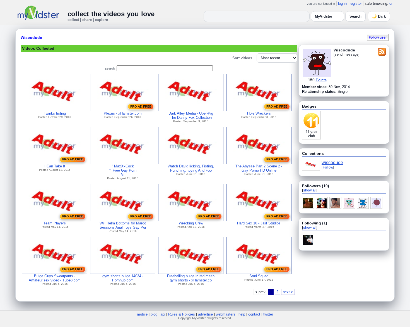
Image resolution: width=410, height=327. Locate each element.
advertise (205, 314)
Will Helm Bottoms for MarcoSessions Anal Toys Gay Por (123, 225)
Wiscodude (31, 37)
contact (254, 314)
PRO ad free (140, 106)
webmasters (225, 314)
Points (321, 80)
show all (309, 190)
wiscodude (332, 162)
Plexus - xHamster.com (123, 113)
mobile (142, 314)
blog (154, 314)
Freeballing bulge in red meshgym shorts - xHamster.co (190, 278)
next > (288, 292)
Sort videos (242, 58)
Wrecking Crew (191, 223)
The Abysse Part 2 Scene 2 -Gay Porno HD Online (258, 168)
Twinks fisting (55, 113)
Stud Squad (258, 276)
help (241, 314)
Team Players (55, 223)
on (391, 3)
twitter (268, 314)
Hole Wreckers (259, 113)
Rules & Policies (181, 314)
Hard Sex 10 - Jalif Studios (259, 223)
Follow (328, 167)
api (162, 314)
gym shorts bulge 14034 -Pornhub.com (122, 278)
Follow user (378, 37)
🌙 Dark (379, 16)
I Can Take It (54, 166)
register (356, 3)
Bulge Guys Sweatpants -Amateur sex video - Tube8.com (55, 278)
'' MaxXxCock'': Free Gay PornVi (122, 170)
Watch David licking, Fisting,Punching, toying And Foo (191, 168)
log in (342, 3)
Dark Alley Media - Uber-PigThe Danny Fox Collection (190, 115)
